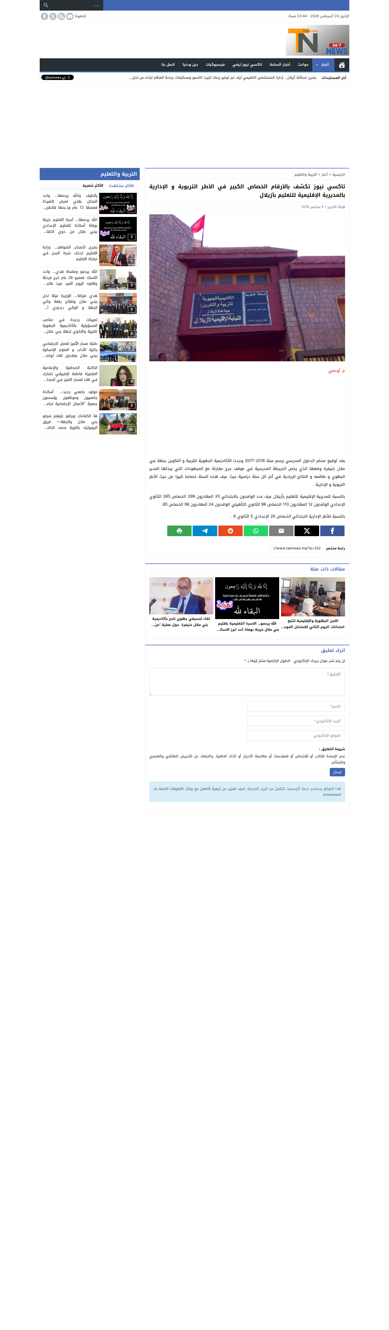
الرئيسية (342, 65)
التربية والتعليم (306, 174)
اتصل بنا (168, 64)
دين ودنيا (190, 64)
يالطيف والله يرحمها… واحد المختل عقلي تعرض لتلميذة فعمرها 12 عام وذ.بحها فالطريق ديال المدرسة (70, 204)
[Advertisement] (194, 124)
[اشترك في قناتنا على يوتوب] (69, 16)
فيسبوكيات (215, 64)
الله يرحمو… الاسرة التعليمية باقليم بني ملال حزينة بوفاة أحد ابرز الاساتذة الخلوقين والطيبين (247, 629)
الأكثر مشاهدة (121, 186)
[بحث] (46, 5)
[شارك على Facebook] (332, 531)
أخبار (325, 64)
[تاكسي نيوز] (194, 40)
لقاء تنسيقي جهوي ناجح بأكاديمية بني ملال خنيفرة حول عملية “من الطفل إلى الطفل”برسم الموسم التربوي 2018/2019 (181, 627)
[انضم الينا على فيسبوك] (44, 16)
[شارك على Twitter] (307, 531)
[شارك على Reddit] (230, 531)
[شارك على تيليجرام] (205, 531)
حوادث (303, 64)
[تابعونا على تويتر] (52, 16)
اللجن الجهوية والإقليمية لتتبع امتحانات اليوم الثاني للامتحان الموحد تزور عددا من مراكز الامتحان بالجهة (313, 626)
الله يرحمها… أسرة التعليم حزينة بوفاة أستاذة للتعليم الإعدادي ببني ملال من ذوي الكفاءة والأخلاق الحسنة (70, 228)
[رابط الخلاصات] (61, 16)
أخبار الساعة (280, 64)
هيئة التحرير (336, 206)
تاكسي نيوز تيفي (247, 64)
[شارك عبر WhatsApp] (256, 531)
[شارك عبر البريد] (281, 531)
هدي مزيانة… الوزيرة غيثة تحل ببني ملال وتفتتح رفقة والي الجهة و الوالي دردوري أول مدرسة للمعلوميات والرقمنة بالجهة (70, 307)
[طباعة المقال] (179, 531)
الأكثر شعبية (93, 185)
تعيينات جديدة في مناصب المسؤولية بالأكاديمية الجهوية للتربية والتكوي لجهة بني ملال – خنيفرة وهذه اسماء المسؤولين (70, 328)
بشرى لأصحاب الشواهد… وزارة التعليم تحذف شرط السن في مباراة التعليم (70, 253)
